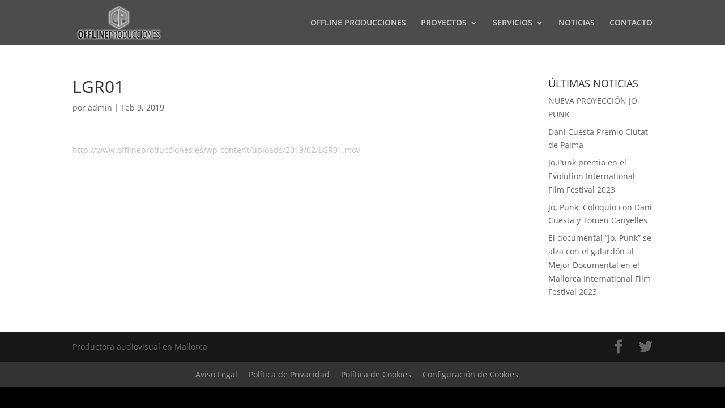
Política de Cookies (376, 374)
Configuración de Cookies (470, 374)
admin (100, 107)
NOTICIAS (576, 23)
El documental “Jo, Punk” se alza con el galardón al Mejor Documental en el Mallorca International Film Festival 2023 (599, 264)
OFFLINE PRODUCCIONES (358, 23)
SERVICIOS (512, 23)
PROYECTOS (444, 23)
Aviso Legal (216, 374)
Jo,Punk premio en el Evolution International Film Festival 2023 (591, 176)
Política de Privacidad (289, 374)
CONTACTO (630, 23)
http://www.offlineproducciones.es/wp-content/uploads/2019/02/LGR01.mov (216, 149)
